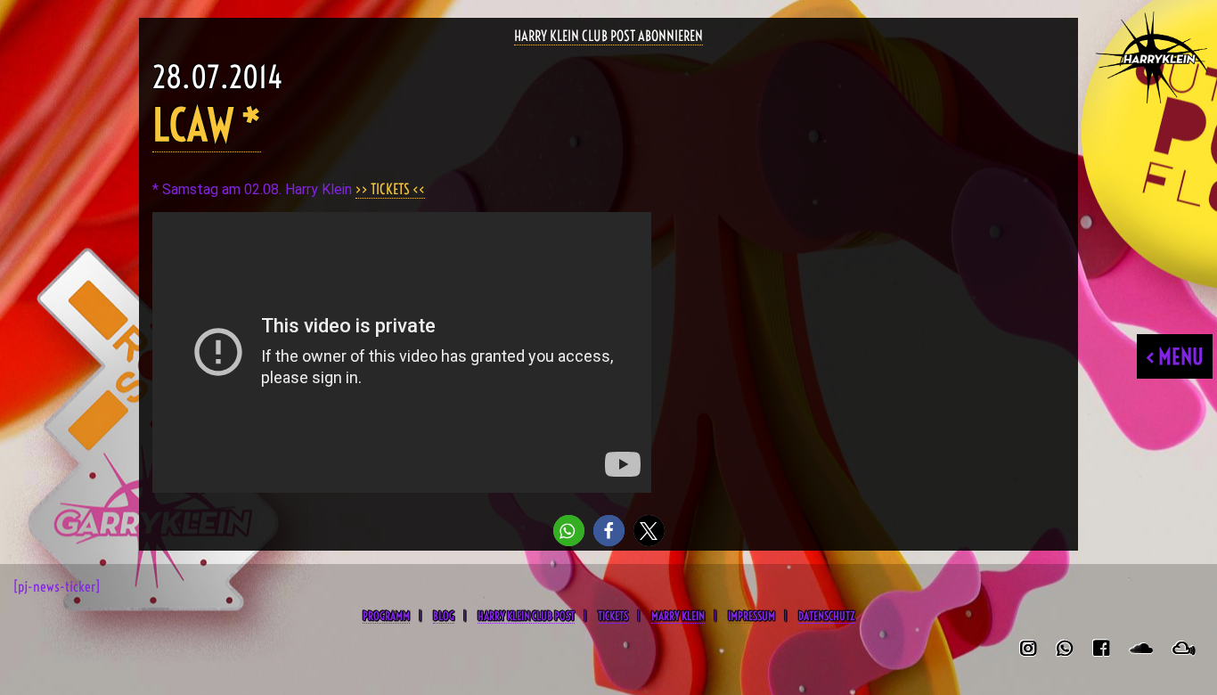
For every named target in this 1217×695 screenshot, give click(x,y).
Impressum (751, 616)
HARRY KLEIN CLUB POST (526, 616)
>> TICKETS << (390, 189)
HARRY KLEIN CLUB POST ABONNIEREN (608, 36)
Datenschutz (826, 616)
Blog (443, 616)
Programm (386, 616)
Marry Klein (678, 616)
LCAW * (206, 125)
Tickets (613, 616)
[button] (568, 530)
